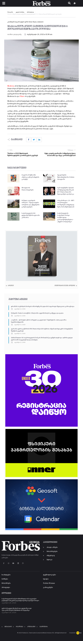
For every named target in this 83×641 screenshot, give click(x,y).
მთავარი (10, 12)
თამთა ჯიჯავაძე (14, 34)
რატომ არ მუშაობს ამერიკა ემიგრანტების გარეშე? (30, 177)
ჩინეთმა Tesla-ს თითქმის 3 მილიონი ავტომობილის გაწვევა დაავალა (37, 313)
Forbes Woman (49, 583)
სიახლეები (6, 575)
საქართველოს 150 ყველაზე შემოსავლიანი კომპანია (31, 215)
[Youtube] (13, 563)
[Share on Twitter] (34, 139)
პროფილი (6, 587)
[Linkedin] (18, 563)
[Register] (75, 3)
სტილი (46, 579)
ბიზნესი (5, 579)
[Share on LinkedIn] (39, 139)
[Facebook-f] (4, 563)
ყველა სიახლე (20, 12)
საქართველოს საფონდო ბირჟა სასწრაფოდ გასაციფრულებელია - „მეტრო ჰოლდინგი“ (65, 217)
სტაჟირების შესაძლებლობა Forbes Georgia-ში (65, 177)
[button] (4, 3)
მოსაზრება (6, 583)
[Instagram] (8, 563)
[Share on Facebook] (28, 139)
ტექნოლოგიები (49, 575)
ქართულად (30, 12)
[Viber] (23, 563)
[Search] (69, 3)
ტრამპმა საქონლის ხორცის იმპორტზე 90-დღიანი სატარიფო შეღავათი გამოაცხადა (42, 306)
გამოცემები (48, 587)
